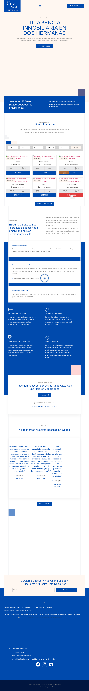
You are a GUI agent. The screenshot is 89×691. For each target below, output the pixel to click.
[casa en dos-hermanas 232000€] (44, 180)
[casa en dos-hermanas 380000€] (18, 157)
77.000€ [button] (44, 173)
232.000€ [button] (44, 195)
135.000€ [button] (71, 173)
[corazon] (27, 158)
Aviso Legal (32, 684)
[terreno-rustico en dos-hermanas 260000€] (18, 180)
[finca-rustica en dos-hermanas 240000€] (71, 180)
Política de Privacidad (54, 684)
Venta (8, 142)
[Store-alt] (51, 664)
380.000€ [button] (17, 173)
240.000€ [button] (72, 195)
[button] (40, 6)
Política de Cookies (41, 684)
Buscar (76, 147)
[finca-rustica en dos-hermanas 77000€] (44, 157)
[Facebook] (38, 664)
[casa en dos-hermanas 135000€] (71, 157)
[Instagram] (44, 664)
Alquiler (13, 142)
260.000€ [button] (17, 195)
